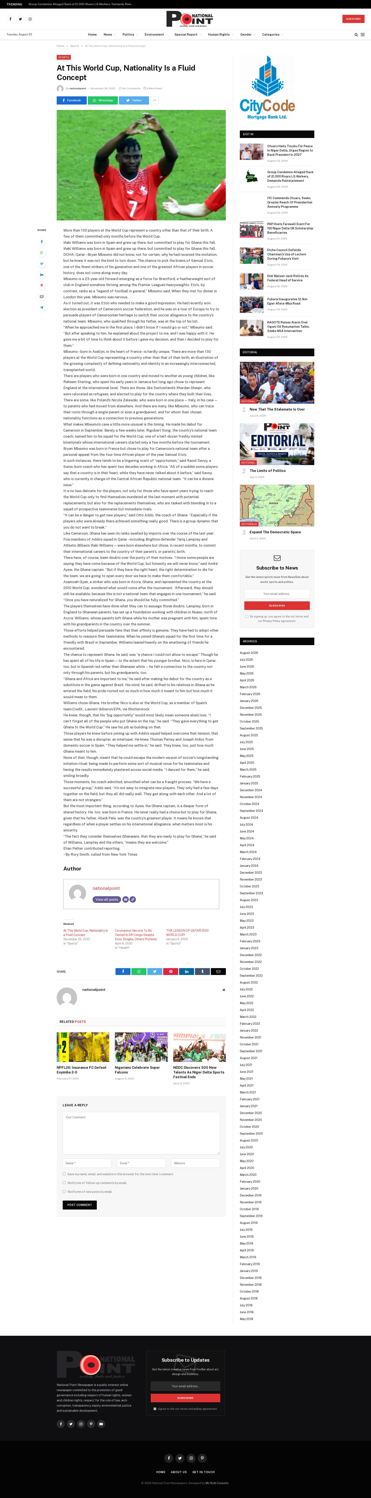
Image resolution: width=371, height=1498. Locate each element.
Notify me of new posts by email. (89, 1191)
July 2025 (246, 742)
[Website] (132, 899)
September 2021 (251, 1051)
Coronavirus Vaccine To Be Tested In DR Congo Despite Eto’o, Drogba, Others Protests (136, 935)
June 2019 (247, 1236)
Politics (128, 34)
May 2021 (246, 1078)
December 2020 (251, 1113)
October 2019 (249, 1209)
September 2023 (251, 893)
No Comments (132, 88)
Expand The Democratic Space (275, 532)
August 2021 (248, 1058)
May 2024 (247, 838)
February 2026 (250, 694)
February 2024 (250, 859)
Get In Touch (203, 1472)
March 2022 (248, 1017)
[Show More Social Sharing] (154, 100)
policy (198, 1408)
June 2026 (247, 666)
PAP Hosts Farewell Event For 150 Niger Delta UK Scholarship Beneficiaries (290, 228)
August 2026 (249, 653)
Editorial (248, 401)
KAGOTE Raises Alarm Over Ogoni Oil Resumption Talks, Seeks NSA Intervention (288, 327)
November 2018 (251, 1284)
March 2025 (248, 769)
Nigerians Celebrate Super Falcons (137, 1070)
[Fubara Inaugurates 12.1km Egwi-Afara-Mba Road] (251, 305)
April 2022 (247, 1010)
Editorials (249, 524)
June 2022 (247, 996)
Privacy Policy (271, 621)
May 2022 (246, 1003)
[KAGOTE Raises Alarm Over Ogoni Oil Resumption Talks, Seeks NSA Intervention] (251, 328)
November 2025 (251, 714)
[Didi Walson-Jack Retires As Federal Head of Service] (251, 281)
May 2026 (247, 673)
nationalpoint (78, 88)
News (108, 34)
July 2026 (246, 659)
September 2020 (251, 1133)
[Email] (41, 296)
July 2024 (246, 824)
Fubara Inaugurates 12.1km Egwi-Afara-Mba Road (287, 301)
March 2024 (248, 852)
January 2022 (249, 1030)
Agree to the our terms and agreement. (187, 1408)
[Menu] (363, 34)
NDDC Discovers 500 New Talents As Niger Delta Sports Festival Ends (198, 1072)
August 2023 (249, 900)
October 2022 (249, 968)
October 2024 (249, 804)
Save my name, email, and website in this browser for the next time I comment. (120, 1174)
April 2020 (247, 1168)
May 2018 (246, 1319)
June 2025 (247, 749)
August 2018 (249, 1298)
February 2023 (250, 941)
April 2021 (247, 1085)
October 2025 (249, 721)
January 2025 (249, 783)
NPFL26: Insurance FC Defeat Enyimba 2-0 (81, 1070)
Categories (271, 34)
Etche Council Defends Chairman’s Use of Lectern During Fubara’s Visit (286, 254)
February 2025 (250, 776)
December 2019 (251, 1195)
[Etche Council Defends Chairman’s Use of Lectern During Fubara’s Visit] (251, 255)
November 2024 (251, 797)
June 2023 (247, 914)
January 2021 (249, 1106)
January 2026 (249, 701)
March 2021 (248, 1092)
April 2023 (247, 927)
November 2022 (251, 962)
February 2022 (250, 1023)
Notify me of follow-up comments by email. (97, 1183)
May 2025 (247, 756)
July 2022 (246, 989)
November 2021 (250, 1037)
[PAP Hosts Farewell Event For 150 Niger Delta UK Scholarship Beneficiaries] (251, 229)
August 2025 (249, 735)
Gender (246, 34)
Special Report (186, 34)
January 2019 (249, 1271)
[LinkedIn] (41, 274)
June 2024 (247, 831)
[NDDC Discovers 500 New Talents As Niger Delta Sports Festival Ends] (199, 1047)
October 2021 (249, 1044)
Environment (154, 34)
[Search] (356, 34)
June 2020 (247, 1154)
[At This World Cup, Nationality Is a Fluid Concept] (141, 165)
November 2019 (251, 1202)
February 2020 (250, 1181)
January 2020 (249, 1188)
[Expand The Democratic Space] (277, 505)
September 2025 (251, 728)
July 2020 (246, 1147)
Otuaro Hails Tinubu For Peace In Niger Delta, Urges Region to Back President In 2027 (290, 150)
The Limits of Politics (268, 471)
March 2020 (248, 1175)
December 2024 (251, 790)
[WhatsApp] (41, 252)
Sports (63, 57)
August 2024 (249, 817)
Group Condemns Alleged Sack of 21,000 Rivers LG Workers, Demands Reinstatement (82, 4)
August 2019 (249, 1223)
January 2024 (249, 865)
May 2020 (247, 1161)
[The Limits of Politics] (277, 444)
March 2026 (248, 687)
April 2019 (247, 1250)
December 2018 (251, 1278)
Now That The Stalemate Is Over (277, 409)
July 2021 (246, 1065)
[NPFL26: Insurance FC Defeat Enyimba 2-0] (83, 1047)
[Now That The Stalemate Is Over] (277, 383)
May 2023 (247, 920)
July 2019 (246, 1229)
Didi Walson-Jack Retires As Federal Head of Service (288, 278)
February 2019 (250, 1264)
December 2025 (251, 708)
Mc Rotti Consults (217, 1483)
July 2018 (246, 1305)
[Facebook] (41, 241)
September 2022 (251, 975)
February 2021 (250, 1099)
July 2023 (246, 907)
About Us (179, 1472)
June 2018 (247, 1312)
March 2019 (248, 1257)
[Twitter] (41, 263)
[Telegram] (41, 307)
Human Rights (219, 34)
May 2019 (246, 1243)
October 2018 (249, 1291)
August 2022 (249, 982)
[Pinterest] (41, 285)
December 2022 (251, 955)
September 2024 (251, 811)
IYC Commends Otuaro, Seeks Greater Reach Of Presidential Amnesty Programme (289, 202)
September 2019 (251, 1216)
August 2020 (249, 1140)
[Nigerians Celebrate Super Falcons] (141, 1047)
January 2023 (249, 948)
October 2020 (249, 1126)
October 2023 (249, 886)
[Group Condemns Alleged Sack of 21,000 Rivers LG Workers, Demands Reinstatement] (251, 178)
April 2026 (247, 680)
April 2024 (247, 845)
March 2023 (248, 934)
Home (92, 34)
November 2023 (251, 879)
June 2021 (246, 1071)
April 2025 (247, 762)
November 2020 (251, 1120)
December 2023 (251, 872)
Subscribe (353, 18)
